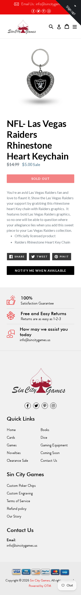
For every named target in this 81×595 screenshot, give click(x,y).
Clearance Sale (17, 460)
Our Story (14, 516)
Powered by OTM (40, 585)
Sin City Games (40, 580)
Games (12, 445)
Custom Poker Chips (21, 485)
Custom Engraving (20, 493)
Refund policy (16, 508)
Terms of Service (18, 501)
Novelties (14, 452)
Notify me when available (40, 270)
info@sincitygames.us (44, 4)
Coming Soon (50, 452)
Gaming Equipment (54, 445)
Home (11, 429)
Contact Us (48, 460)
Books (44, 429)
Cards (11, 437)
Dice (43, 437)
